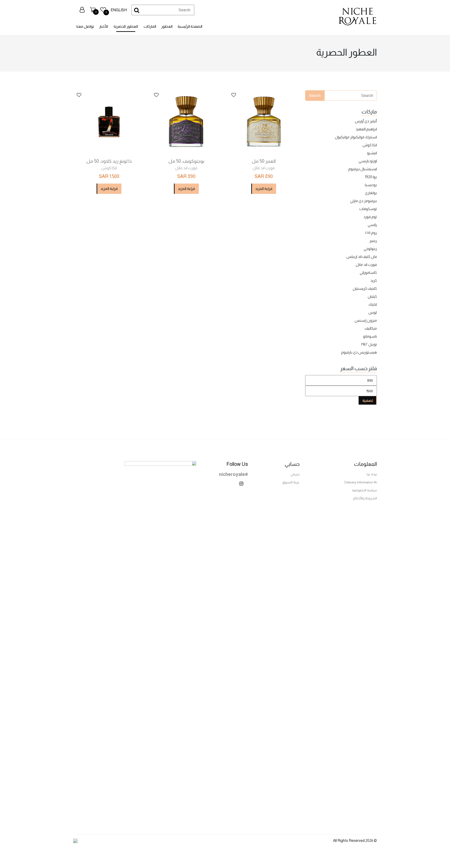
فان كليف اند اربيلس (361, 257)
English (119, 10)
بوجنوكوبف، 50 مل (186, 161)
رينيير (373, 241)
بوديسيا (371, 185)
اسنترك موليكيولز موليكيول (356, 137)
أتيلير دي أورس (366, 121)
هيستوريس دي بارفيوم (359, 352)
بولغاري (371, 193)
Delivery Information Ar (361, 482)
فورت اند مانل (366, 265)
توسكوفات (368, 209)
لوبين (372, 312)
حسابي (295, 474)
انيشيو (372, 153)
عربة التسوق (291, 482)
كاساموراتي (368, 273)
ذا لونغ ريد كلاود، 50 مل (109, 161)
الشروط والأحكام (365, 498)
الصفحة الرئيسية (190, 26)
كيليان (372, 296)
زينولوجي (370, 249)
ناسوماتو (370, 336)
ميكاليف (371, 328)
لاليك (373, 304)
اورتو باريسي (368, 161)
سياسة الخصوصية (364, 490)
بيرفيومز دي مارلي (363, 201)
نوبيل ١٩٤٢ (369, 344)
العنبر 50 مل (264, 161)
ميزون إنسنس (366, 320)
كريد (373, 280)
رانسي (372, 225)
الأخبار (103, 26)
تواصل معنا (85, 26)
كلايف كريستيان (365, 288)
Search (315, 96)
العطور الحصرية (126, 26)
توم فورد (370, 217)
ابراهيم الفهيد (366, 129)
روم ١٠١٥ (371, 233)
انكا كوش (370, 145)
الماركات (150, 26)
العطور (166, 26)
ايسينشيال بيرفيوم (362, 169)
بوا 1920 (371, 177)
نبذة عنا (372, 474)
